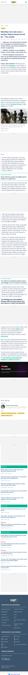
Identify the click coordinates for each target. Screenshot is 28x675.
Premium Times (16, 104)
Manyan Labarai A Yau (6, 415)
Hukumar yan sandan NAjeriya (8, 413)
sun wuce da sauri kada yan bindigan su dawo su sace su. (11, 358)
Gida (2, 25)
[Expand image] (26, 110)
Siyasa (2, 494)
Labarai (6, 25)
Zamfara (12, 65)
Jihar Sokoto (21, 413)
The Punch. (4, 336)
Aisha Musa (16, 39)
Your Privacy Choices (15, 674)
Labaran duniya (4, 487)
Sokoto (17, 329)
